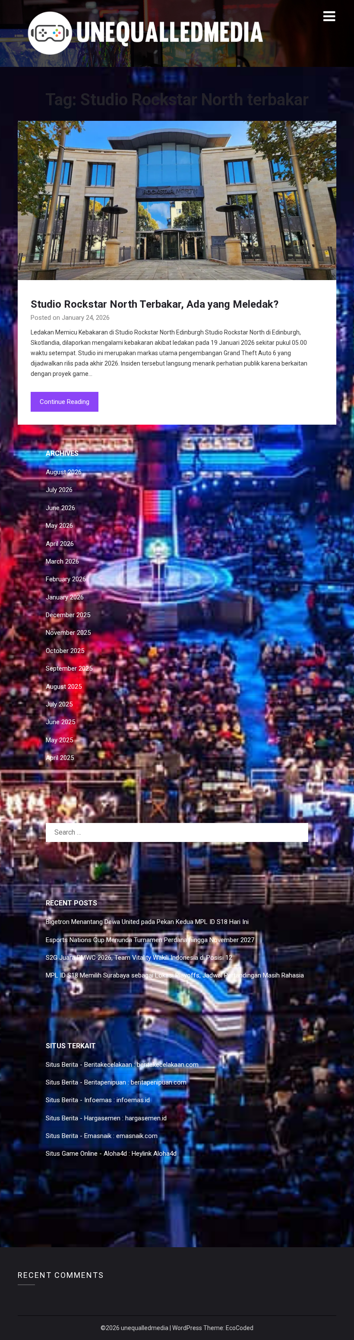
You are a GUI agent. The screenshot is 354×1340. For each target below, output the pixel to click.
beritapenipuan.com (158, 1082)
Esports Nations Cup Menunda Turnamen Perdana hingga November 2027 (150, 940)
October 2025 (65, 651)
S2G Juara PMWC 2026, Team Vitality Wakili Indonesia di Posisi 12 (139, 958)
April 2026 (60, 544)
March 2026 (62, 561)
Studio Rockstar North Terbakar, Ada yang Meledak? (154, 304)
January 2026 (65, 597)
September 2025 (69, 668)
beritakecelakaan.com (168, 1065)
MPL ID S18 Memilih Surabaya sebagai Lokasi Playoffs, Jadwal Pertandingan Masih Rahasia (175, 975)
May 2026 (59, 526)
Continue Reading (64, 402)
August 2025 (64, 686)
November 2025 (68, 633)
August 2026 (64, 472)
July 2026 (59, 490)
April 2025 (60, 758)
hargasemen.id (146, 1118)
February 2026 (66, 579)
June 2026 (60, 508)
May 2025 (59, 740)
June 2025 (60, 722)
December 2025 (68, 615)
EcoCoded (239, 1327)
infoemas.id (133, 1100)
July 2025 (59, 704)
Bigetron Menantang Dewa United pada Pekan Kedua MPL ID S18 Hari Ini (147, 922)
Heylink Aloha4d (154, 1153)
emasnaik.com (137, 1136)
